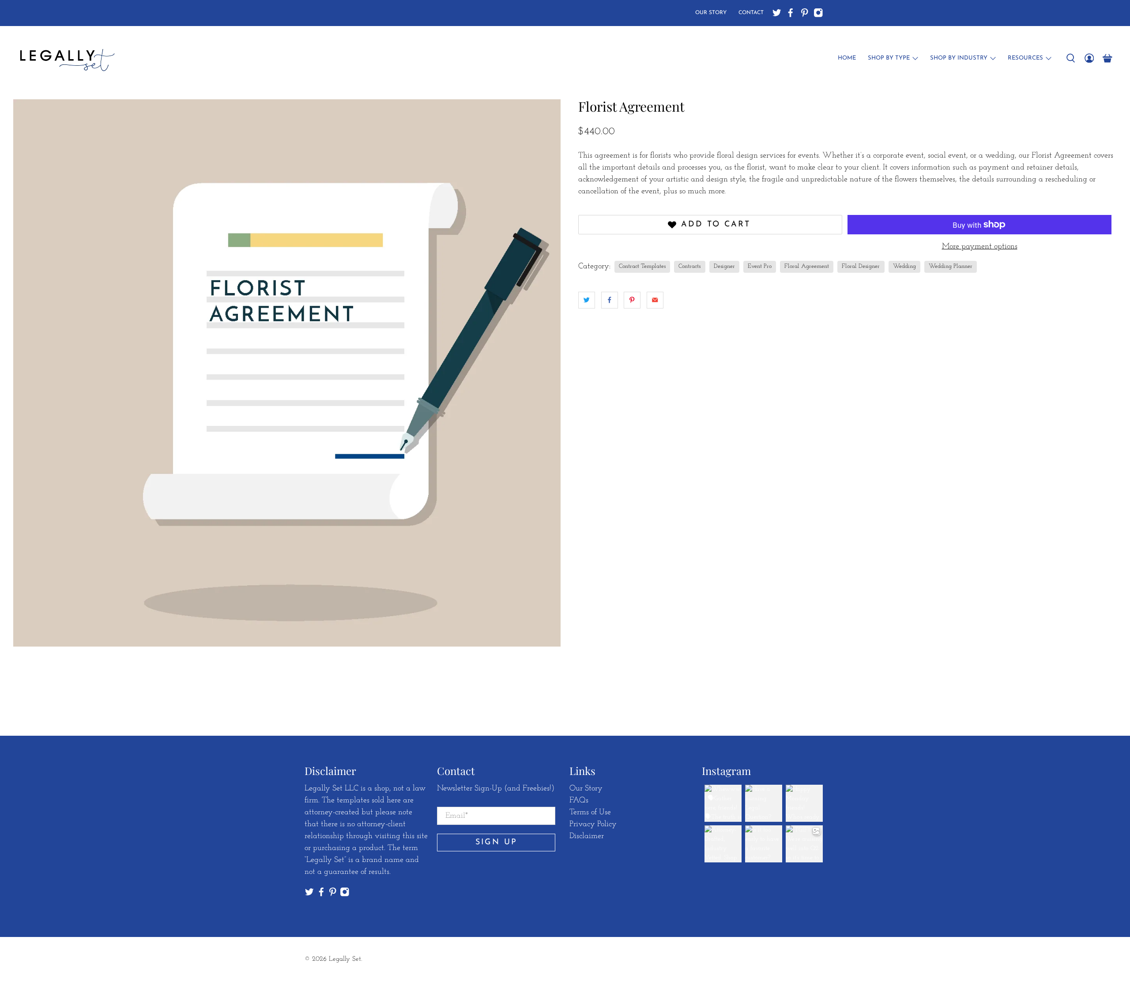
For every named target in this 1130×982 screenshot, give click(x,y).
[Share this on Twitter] (586, 300)
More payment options (979, 247)
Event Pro (760, 266)
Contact (751, 12)
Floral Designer (861, 266)
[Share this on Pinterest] (632, 300)
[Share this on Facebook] (609, 300)
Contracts (689, 266)
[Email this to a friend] (655, 300)
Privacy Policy (593, 824)
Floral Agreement (806, 266)
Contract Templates (642, 266)
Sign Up (496, 843)
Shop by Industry (958, 58)
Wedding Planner (950, 266)
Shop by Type (889, 58)
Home (847, 58)
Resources (1025, 58)
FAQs (578, 801)
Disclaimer (586, 836)
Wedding (904, 266)
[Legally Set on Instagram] (818, 13)
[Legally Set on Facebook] (790, 13)
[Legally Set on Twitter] (777, 13)
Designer (724, 266)
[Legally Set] (66, 58)
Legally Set (345, 959)
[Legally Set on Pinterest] (805, 13)
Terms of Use (590, 812)
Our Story (711, 12)
